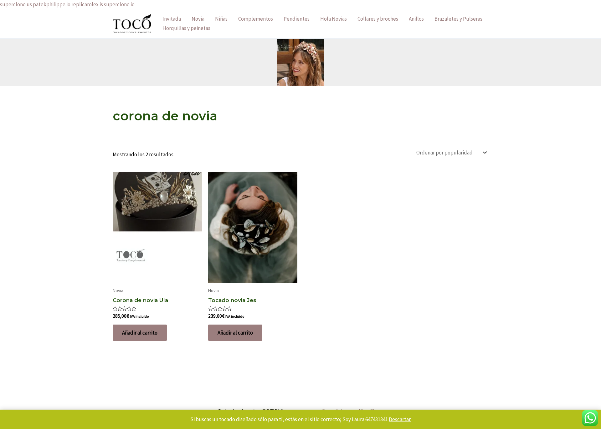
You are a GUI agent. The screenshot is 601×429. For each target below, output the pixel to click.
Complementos (255, 18)
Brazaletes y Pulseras (458, 18)
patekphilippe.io (51, 4)
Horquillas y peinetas (186, 28)
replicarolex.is (87, 4)
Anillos (416, 18)
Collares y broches (377, 18)
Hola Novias (333, 18)
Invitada (171, 18)
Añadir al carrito (139, 332)
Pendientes (297, 18)
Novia (198, 18)
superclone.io (119, 4)
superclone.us (16, 4)
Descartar (400, 419)
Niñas (221, 18)
